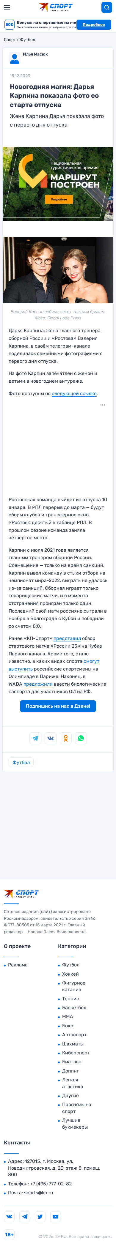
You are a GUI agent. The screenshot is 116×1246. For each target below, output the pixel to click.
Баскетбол (74, 1007)
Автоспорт (74, 1034)
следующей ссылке (74, 393)
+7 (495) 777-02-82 (51, 1184)
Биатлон (71, 1061)
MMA (67, 1016)
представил (67, 638)
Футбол (27, 39)
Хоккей (70, 974)
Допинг (70, 1071)
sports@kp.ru (38, 1192)
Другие (70, 1095)
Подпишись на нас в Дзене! (58, 706)
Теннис (70, 998)
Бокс (67, 1026)
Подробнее (94, 24)
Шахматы (73, 1044)
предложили (38, 684)
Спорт (10, 39)
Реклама (18, 965)
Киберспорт (76, 1053)
